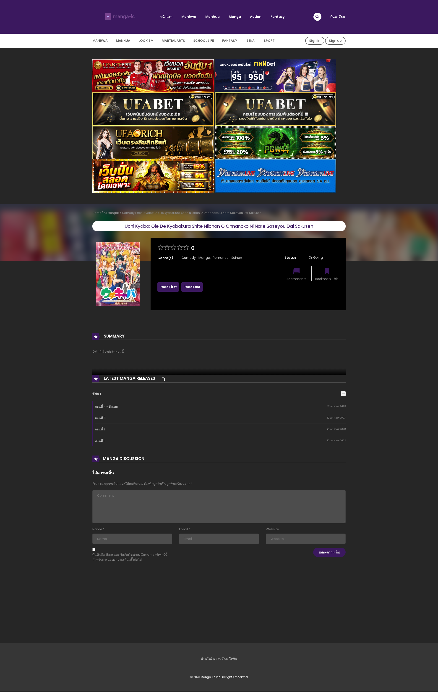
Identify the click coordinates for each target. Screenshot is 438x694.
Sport (269, 40)
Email (183, 529)
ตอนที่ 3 (100, 418)
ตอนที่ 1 (99, 440)
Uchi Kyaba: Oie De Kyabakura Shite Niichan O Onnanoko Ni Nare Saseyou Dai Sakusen (199, 213)
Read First (168, 287)
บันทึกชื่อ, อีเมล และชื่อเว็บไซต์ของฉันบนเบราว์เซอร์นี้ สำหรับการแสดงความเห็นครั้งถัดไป (129, 557)
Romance (221, 257)
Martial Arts (173, 40)
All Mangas (112, 213)
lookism (146, 40)
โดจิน (233, 659)
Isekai (250, 40)
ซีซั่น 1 (96, 394)
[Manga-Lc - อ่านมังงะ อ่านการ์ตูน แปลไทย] (118, 16)
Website (272, 529)
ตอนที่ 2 (100, 429)
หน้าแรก (166, 16)
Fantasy (278, 16)
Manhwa (188, 16)
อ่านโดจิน (208, 659)
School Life (203, 40)
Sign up (335, 40)
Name (97, 529)
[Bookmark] (327, 271)
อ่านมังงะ (222, 659)
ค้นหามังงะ (338, 16)
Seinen (236, 257)
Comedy (128, 213)
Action (255, 16)
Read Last (192, 287)
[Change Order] (164, 378)
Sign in (315, 40)
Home (97, 213)
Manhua (212, 16)
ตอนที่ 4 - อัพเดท (106, 406)
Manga (235, 16)
